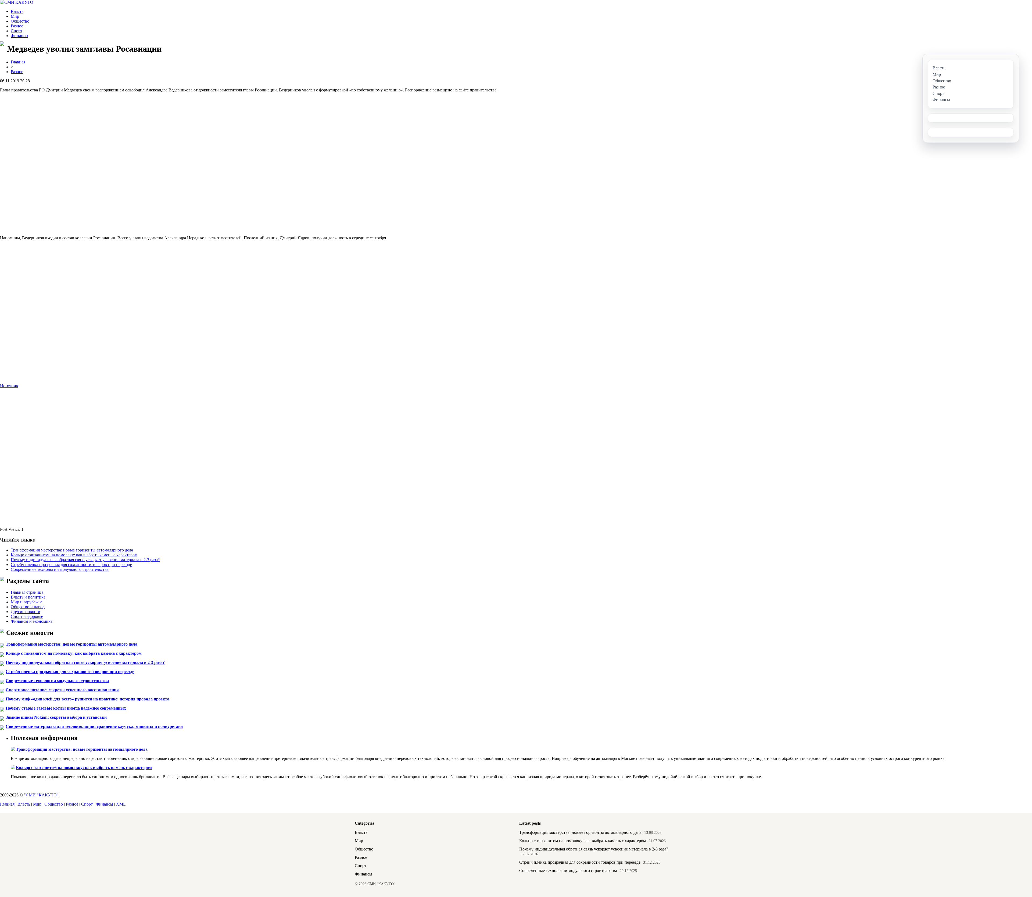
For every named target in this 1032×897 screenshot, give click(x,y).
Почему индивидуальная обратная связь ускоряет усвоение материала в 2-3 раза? (85, 559)
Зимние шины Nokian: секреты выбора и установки (56, 717)
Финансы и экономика (31, 621)
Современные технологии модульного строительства (60, 569)
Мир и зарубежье (26, 602)
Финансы (19, 35)
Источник (9, 385)
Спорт (16, 31)
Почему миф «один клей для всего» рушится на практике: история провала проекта (87, 699)
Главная (18, 62)
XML (121, 804)
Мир (15, 16)
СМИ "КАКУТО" (42, 795)
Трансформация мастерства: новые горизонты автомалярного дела (72, 550)
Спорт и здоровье (27, 616)
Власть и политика (28, 597)
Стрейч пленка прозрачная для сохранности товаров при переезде (71, 564)
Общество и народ (28, 606)
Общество (20, 21)
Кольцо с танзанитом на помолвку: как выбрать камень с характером (74, 555)
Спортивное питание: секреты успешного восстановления (62, 690)
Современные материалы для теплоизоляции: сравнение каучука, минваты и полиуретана (94, 726)
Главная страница (27, 592)
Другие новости (25, 611)
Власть (17, 11)
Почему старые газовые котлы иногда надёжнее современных (66, 708)
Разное (17, 26)
